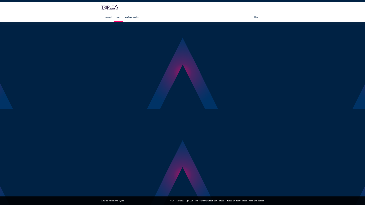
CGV (172, 201)
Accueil (108, 17)
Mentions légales (132, 17)
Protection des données (236, 201)
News (118, 17)
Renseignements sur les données (209, 201)
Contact (180, 201)
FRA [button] (256, 17)
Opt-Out (189, 201)
